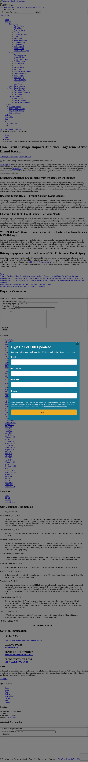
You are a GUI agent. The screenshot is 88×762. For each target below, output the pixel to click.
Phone (14, 391)
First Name (16, 368)
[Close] (77, 343)
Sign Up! (44, 412)
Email (13, 357)
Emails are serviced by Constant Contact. (55, 406)
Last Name (16, 379)
